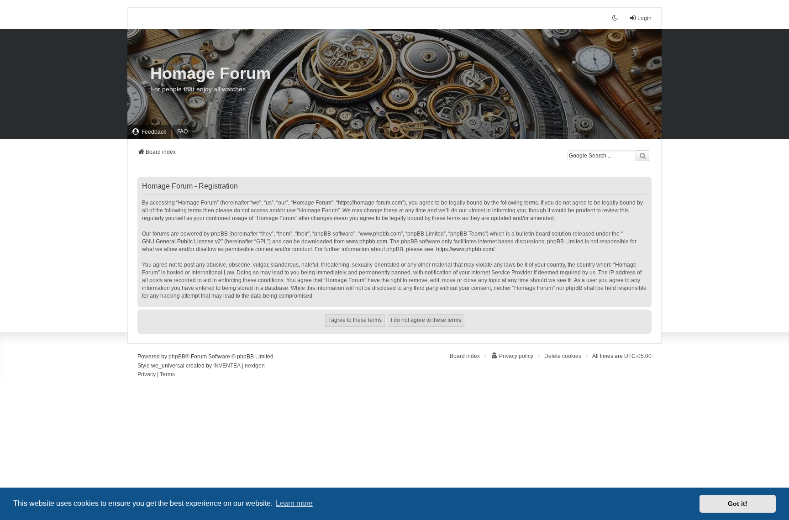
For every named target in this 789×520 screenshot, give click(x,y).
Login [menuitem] (644, 18)
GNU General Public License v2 (181, 241)
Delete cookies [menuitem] (562, 356)
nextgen (255, 365)
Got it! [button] (737, 503)
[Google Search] (642, 155)
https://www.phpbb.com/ (465, 249)
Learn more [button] (294, 503)
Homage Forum (210, 73)
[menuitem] (149, 132)
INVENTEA (227, 365)
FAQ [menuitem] (182, 131)
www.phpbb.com (366, 241)
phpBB (176, 356)
